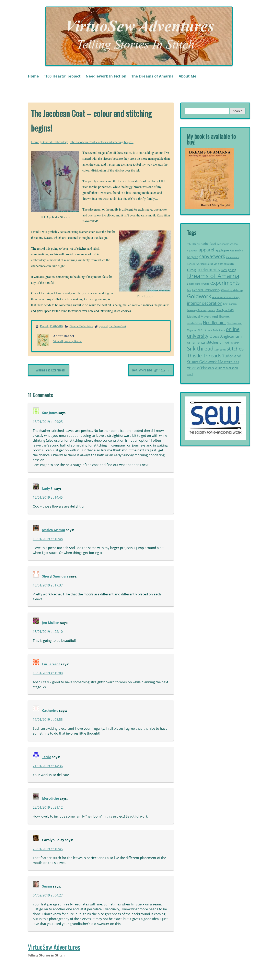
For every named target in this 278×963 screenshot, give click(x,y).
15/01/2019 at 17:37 (48, 585)
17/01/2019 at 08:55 (48, 719)
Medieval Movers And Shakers (208, 316)
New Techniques (216, 330)
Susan (47, 886)
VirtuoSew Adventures (54, 947)
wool (190, 374)
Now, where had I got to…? (148, 370)
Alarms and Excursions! (50, 370)
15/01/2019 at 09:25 (48, 421)
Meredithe (50, 798)
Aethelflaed (208, 244)
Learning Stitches (197, 310)
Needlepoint (214, 322)
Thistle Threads (204, 355)
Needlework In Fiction (106, 76)
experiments (225, 282)
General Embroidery (55, 142)
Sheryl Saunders (55, 576)
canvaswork (212, 256)
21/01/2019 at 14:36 (48, 766)
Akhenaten (223, 244)
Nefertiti (202, 330)
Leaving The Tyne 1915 (221, 310)
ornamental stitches (203, 342)
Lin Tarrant (51, 664)
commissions (226, 263)
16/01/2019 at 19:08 (48, 673)
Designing (228, 270)
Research (234, 342)
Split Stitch (220, 349)
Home (33, 76)
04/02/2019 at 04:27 (48, 895)
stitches (235, 348)
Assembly (236, 250)
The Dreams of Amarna (152, 76)
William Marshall (226, 368)
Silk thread (200, 348)
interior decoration (204, 303)
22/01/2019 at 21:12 (48, 807)
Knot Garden (230, 303)
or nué (224, 342)
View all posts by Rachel (67, 341)
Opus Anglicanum (225, 336)
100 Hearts (193, 243)
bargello (192, 257)
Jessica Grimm (53, 530)
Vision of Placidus (200, 368)
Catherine (50, 710)
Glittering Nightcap (232, 290)
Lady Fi (48, 488)
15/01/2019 (56, 326)
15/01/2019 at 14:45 (48, 497)
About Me (187, 76)
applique (222, 250)
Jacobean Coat (117, 326)
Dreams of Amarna (213, 276)
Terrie (46, 757)
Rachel (44, 326)
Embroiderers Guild (198, 283)
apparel (103, 326)
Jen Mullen (50, 622)
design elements (203, 269)
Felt (189, 290)
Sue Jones (50, 413)
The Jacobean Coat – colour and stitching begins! (102, 142)
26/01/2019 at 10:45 (48, 849)
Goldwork (199, 296)
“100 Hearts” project (62, 76)
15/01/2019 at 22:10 (48, 631)
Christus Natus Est (206, 263)
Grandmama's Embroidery (226, 297)
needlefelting (194, 323)
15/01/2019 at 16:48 (48, 539)
